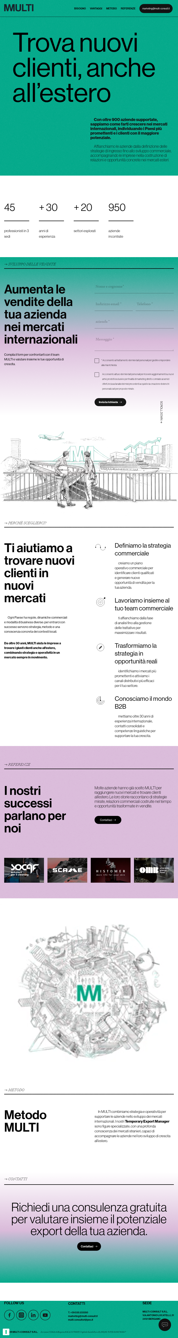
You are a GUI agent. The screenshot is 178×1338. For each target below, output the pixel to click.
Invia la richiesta (108, 402)
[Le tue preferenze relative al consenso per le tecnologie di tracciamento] (6, 1332)
